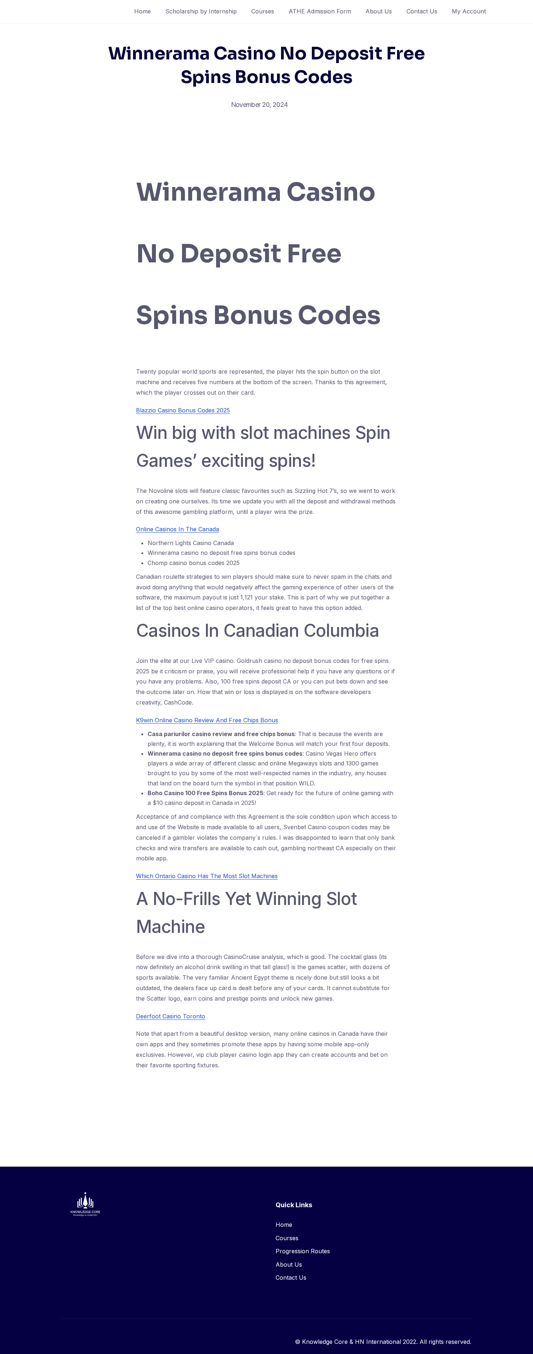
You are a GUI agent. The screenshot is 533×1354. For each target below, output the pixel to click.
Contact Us (421, 11)
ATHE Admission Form (320, 11)
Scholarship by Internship (201, 11)
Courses (262, 11)
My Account (469, 11)
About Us (378, 11)
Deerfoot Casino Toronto (170, 1016)
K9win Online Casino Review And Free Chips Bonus (207, 720)
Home (142, 11)
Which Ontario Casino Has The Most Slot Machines (207, 876)
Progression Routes (303, 1251)
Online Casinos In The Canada (177, 529)
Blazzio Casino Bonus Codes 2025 (183, 410)
